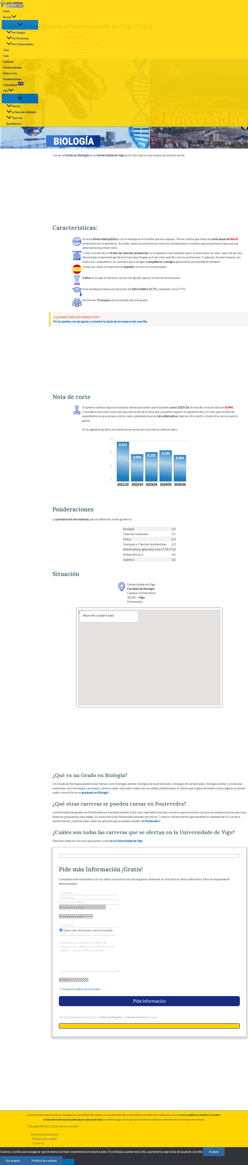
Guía (6, 55)
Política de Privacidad (111, 1017)
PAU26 (16, 106)
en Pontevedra (150, 821)
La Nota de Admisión (24, 112)
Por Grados (18, 32)
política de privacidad (87, 989)
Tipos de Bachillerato (14, 120)
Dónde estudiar (12, 67)
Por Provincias (20, 38)
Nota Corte (10, 73)
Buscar (7, 17)
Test (6, 50)
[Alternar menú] (20, 24)
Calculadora (13, 84)
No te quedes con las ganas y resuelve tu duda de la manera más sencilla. (100, 321)
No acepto (13, 1160)
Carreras (8, 61)
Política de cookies (44, 1160)
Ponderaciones (12, 79)
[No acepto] (68, 1162)
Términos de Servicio (137, 1017)
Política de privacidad (44, 1134)
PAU (6, 90)
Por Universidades (23, 44)
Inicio (6, 11)
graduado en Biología (95, 792)
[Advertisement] (149, 189)
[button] (13, 17)
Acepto (214, 1151)
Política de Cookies (44, 1139)
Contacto (38, 1143)
